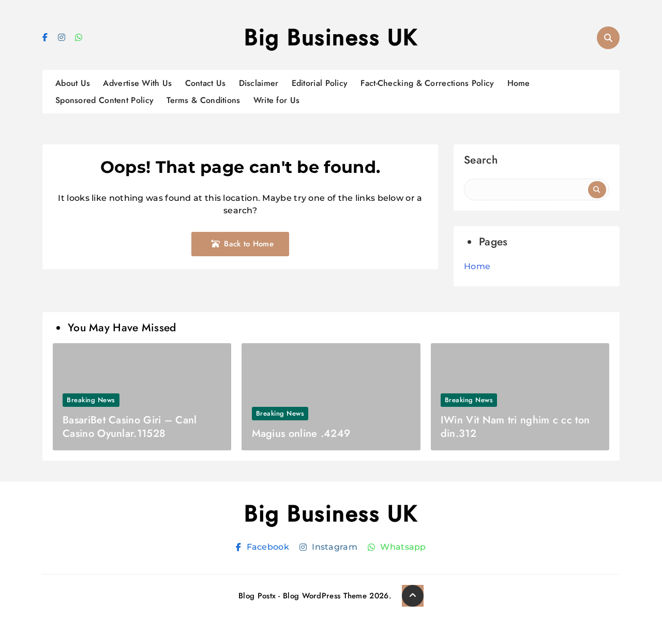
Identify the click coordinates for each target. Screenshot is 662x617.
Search (481, 161)
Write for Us (276, 100)
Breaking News (91, 400)
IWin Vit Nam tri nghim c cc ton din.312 (515, 427)
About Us (72, 83)
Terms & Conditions (203, 100)
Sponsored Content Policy (104, 100)
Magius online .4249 (301, 433)
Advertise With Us (137, 83)
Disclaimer (259, 83)
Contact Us (205, 83)
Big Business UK (331, 37)
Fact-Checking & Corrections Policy (427, 83)
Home (518, 83)
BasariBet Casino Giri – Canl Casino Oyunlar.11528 (130, 427)
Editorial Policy (320, 83)
